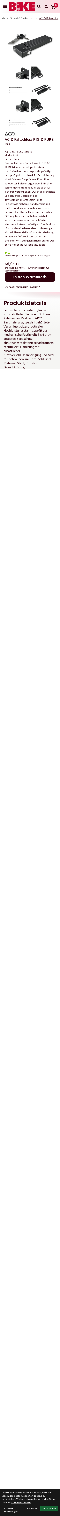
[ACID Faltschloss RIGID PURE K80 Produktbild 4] (41, 90)
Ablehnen (32, 1508)
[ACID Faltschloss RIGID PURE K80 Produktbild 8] (41, 122)
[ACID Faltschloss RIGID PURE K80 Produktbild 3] (18, 90)
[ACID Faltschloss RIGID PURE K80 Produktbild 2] (41, 74)
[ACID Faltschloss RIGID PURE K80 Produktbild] (30, 45)
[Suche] (38, 6)
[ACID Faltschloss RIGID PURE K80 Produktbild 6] (41, 106)
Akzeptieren (49, 1508)
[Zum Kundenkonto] (46, 6)
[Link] (5, 6)
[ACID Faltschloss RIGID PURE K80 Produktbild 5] (18, 106)
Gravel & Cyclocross (22, 18)
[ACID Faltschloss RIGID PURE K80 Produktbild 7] (18, 122)
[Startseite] (3, 18)
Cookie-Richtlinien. (21, 1502)
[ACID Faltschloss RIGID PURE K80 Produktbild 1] (18, 74)
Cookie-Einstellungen (11, 1510)
